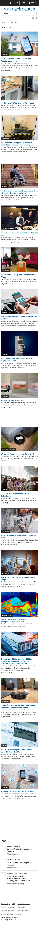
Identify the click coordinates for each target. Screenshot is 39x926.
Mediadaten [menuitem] (21, 907)
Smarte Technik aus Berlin (12, 400)
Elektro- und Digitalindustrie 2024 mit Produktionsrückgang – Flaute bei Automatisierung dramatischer (17, 661)
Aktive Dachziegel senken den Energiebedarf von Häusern (14, 620)
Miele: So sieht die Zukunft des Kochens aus (19, 234)
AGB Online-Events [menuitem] (24, 904)
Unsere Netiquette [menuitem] (7, 914)
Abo (23, 3)
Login (33, 3)
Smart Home (13, 22)
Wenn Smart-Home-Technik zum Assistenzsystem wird (16, 60)
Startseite (3, 22)
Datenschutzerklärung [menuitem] (8, 907)
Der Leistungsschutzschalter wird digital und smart (16, 359)
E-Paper (15, 3)
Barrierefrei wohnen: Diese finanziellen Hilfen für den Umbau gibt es (19, 192)
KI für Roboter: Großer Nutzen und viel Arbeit (19, 536)
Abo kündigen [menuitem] (5, 904)
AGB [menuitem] (13, 904)
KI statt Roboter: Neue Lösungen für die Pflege (18, 578)
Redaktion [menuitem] (20, 911)
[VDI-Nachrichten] (19, 9)
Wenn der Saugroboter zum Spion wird (17, 454)
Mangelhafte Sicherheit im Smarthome (18, 791)
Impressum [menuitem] (18, 914)
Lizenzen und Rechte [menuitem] (7, 911)
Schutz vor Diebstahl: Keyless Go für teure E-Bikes (19, 317)
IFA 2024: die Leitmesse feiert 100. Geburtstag (15, 494)
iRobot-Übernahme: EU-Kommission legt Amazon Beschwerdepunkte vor (18, 706)
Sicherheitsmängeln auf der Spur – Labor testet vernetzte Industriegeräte (17, 143)
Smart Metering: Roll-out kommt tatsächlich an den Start (16, 750)
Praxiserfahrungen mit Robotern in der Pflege (19, 276)
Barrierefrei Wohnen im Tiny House (19, 103)
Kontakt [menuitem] (27, 911)
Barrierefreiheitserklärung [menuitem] (9, 917)
